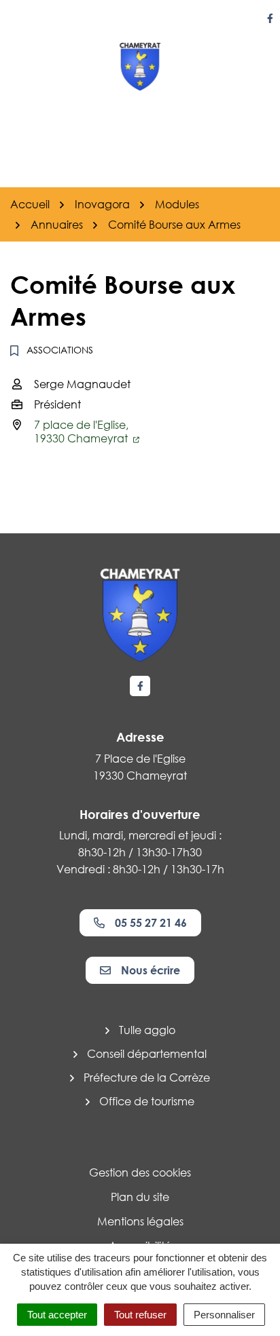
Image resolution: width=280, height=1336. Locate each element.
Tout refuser (140, 1314)
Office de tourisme (146, 1101)
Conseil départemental (147, 1054)
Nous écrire (150, 970)
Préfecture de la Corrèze (147, 1077)
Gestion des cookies (140, 1172)
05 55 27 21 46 (151, 923)
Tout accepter (57, 1314)
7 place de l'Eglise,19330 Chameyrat (82, 431)
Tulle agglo (147, 1030)
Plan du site (140, 1197)
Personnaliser (224, 1314)
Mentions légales (140, 1221)
